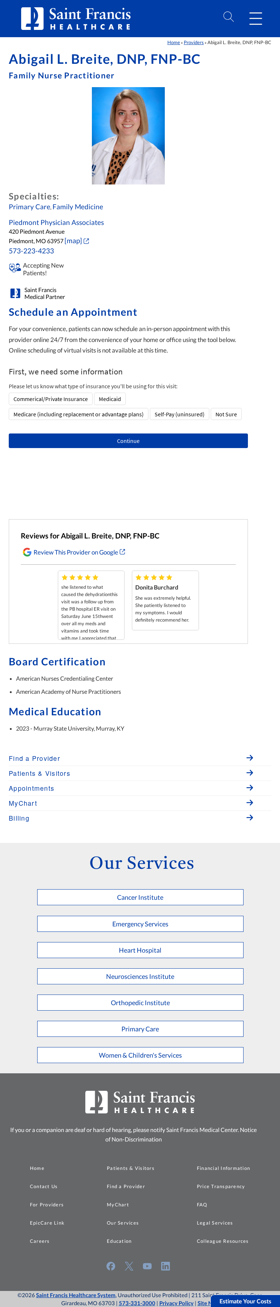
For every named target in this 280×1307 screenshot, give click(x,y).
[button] (256, 19)
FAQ (202, 1204)
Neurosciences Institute (140, 976)
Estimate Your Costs (245, 1301)
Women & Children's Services (140, 1055)
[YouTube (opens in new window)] (147, 1266)
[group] (91, 605)
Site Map (208, 1303)
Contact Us (44, 1186)
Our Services (123, 1223)
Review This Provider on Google (76, 552)
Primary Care (29, 207)
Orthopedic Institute (140, 1003)
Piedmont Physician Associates (56, 222)
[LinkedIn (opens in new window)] (165, 1266)
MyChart (118, 1204)
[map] (73, 241)
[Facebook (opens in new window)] (111, 1266)
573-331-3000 (137, 1303)
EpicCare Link (47, 1223)
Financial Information (223, 1168)
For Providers (47, 1204)
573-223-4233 (31, 251)
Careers (40, 1241)
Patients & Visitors (131, 1168)
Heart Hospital (140, 950)
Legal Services (215, 1223)
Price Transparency (221, 1186)
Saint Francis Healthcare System (76, 1295)
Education (119, 1241)
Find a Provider (126, 1186)
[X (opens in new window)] (129, 1266)
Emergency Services (140, 924)
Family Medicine (77, 207)
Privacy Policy (176, 1303)
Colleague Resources (223, 1241)
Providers (194, 42)
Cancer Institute (140, 897)
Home (173, 42)
